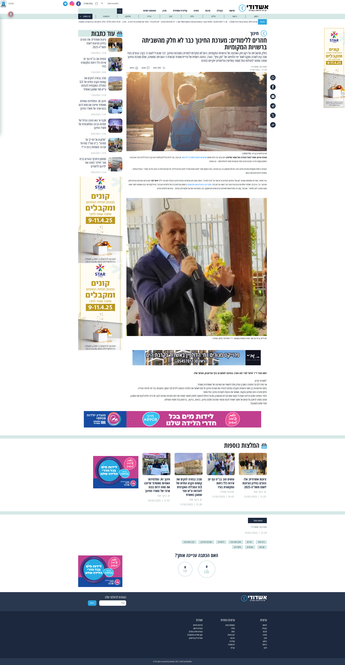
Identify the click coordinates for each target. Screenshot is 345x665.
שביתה (262, 547)
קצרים (233, 648)
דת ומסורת (106, 16)
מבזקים (262, 22)
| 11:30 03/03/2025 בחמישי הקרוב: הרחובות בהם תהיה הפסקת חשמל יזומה (228, 22)
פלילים (213, 16)
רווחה (233, 631)
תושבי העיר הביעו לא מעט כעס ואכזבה (199, 184)
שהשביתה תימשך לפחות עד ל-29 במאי (194, 157)
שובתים (250, 547)
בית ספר (261, 542)
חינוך (170, 16)
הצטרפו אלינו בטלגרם (196, 631)
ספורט (196, 10)
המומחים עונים (230, 625)
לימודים (221, 542)
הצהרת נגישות (198, 628)
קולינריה (232, 641)
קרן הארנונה (189, 542)
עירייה (149, 16)
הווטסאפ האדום (149, 10)
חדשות (232, 10)
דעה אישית (231, 635)
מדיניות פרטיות (198, 625)
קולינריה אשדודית (180, 10)
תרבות (207, 10)
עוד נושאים (86, 16)
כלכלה (192, 16)
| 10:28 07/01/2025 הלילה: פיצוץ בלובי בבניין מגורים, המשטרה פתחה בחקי (121, 22)
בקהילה (220, 10)
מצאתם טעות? (258, 520)
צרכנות (232, 638)
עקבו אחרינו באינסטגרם (195, 635)
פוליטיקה (128, 16)
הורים (249, 542)
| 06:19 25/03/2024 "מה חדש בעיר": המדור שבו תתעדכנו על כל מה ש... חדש (174, 22)
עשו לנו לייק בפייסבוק (196, 638)
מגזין (165, 10)
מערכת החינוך (206, 542)
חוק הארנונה (235, 542)
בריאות (235, 16)
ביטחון (256, 16)
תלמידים (237, 547)
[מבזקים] (3, 3)
